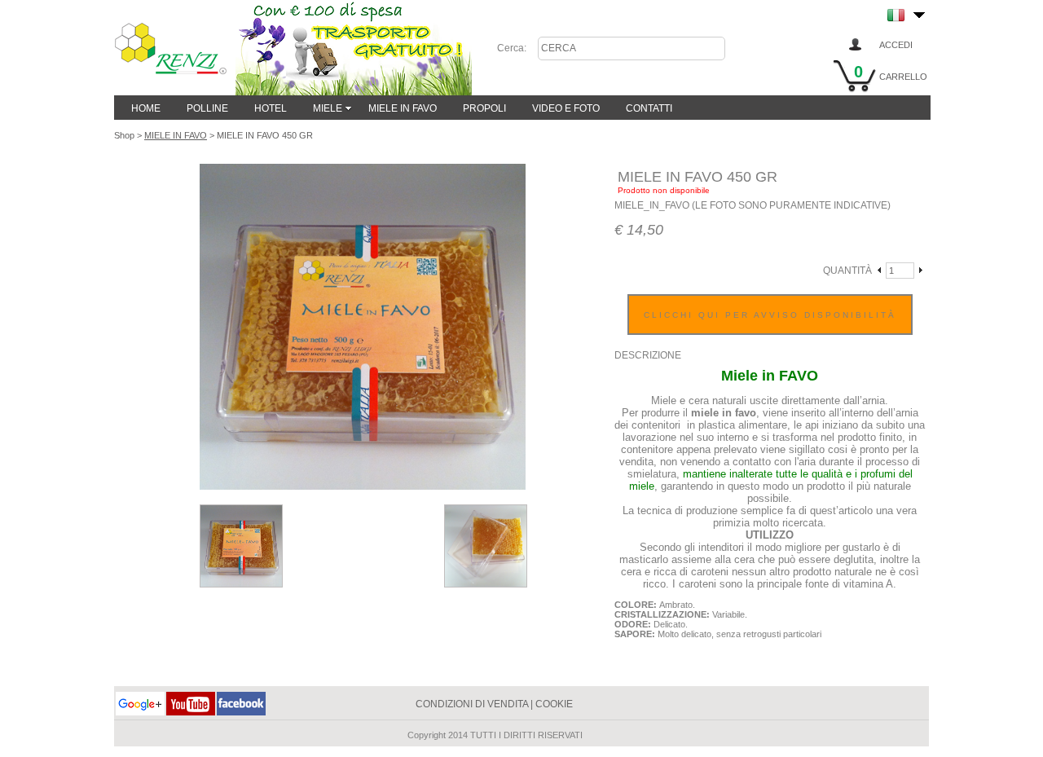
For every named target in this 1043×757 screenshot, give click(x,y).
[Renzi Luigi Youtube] (190, 711)
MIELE (327, 108)
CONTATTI (649, 108)
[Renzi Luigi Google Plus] (140, 711)
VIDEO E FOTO (566, 108)
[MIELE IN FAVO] (241, 583)
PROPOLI (484, 108)
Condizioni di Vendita (472, 704)
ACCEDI (896, 45)
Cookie (554, 704)
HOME (146, 108)
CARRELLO (903, 76)
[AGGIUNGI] (920, 271)
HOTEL (270, 108)
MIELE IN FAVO (402, 108)
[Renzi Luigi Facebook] (241, 711)
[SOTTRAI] (880, 271)
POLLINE (207, 108)
